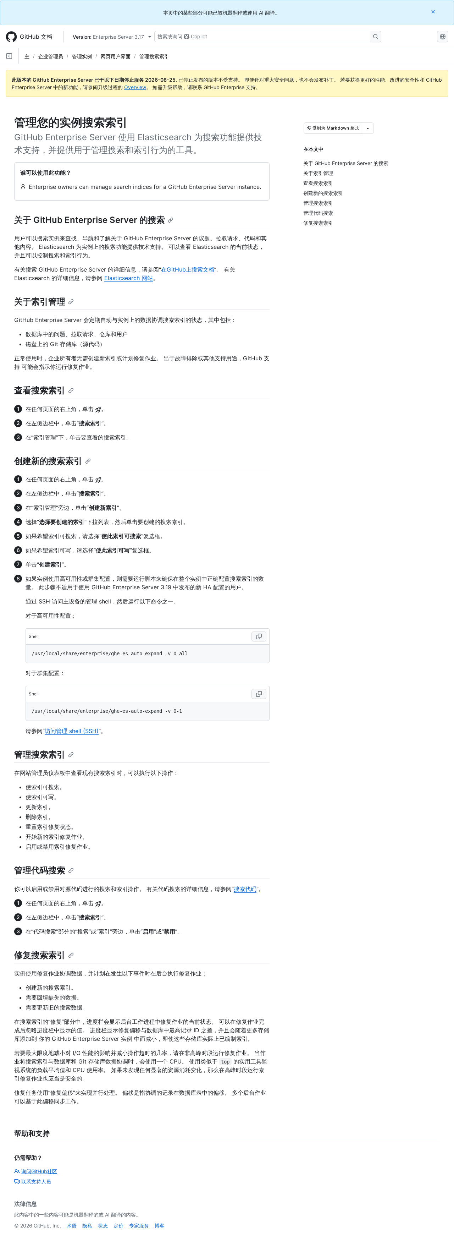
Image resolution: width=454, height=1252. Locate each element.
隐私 (87, 1226)
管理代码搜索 (39, 870)
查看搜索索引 (39, 390)
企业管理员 (50, 56)
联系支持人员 (36, 1182)
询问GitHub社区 (39, 1171)
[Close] (433, 11)
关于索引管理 (39, 301)
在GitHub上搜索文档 (187, 269)
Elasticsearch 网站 (128, 277)
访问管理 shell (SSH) (72, 730)
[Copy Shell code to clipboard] (258, 636)
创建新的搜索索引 (48, 461)
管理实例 (82, 56)
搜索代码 (245, 888)
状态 (103, 1226)
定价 (118, 1226)
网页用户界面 (116, 56)
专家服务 (139, 1226)
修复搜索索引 (39, 955)
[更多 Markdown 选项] (368, 128)
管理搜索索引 (154, 56)
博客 (160, 1226)
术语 (72, 1226)
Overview (135, 87)
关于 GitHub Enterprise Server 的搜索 (89, 220)
